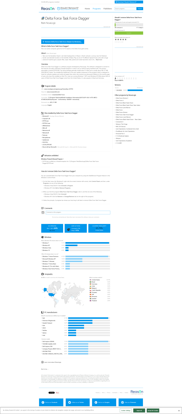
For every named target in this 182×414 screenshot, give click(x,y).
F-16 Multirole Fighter (122, 136)
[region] (91, 410)
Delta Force (119, 110)
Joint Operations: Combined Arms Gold (127, 129)
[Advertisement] (129, 60)
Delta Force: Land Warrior (123, 117)
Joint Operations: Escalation (124, 141)
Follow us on (78, 402)
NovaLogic (51, 22)
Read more (99, 60)
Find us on (51, 402)
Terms (103, 392)
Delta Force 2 (120, 100)
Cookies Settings (125, 410)
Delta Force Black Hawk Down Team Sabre (128, 105)
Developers (115, 392)
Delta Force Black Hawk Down (124, 103)
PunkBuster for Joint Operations (125, 131)
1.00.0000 (119, 90)
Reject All (139, 410)
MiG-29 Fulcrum (121, 126)
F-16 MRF (119, 143)
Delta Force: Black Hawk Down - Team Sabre (128, 119)
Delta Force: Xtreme (121, 112)
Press (121, 392)
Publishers (108, 8)
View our (130, 402)
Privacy (108, 392)
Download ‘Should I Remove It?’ (127, 2)
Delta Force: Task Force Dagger (125, 115)
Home (87, 8)
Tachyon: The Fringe (121, 124)
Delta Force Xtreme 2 (122, 98)
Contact (126, 392)
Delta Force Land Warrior (123, 107)
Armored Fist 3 (120, 133)
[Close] (179, 411)
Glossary (98, 392)
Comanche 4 (119, 122)
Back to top (44, 369)
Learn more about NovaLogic (52, 362)
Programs (97, 8)
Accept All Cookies (153, 410)
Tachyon (118, 138)
